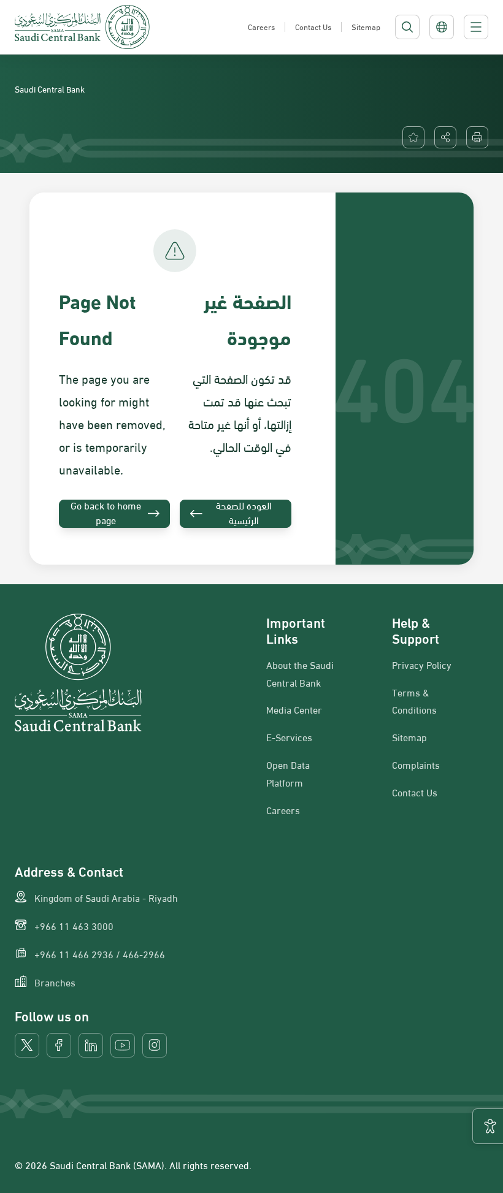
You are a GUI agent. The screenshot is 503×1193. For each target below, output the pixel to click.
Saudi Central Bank (50, 88)
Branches (54, 982)
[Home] (82, 27)
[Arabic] (441, 27)
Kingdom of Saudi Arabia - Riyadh (106, 897)
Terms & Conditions (414, 701)
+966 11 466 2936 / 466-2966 (99, 953)
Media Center (294, 709)
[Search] (407, 27)
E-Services (289, 736)
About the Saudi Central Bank (300, 673)
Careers (283, 809)
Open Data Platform (288, 773)
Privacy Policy (421, 664)
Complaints (416, 764)
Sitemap (409, 736)
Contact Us (414, 792)
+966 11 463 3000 (73, 925)
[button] (445, 137)
